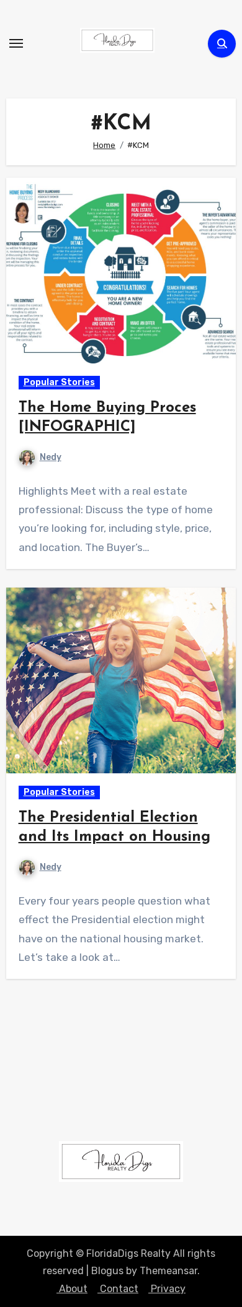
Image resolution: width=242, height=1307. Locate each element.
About (71, 1289)
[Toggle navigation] (16, 43)
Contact (117, 1289)
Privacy (167, 1289)
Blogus (107, 1271)
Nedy (50, 457)
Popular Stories (59, 382)
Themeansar (168, 1271)
